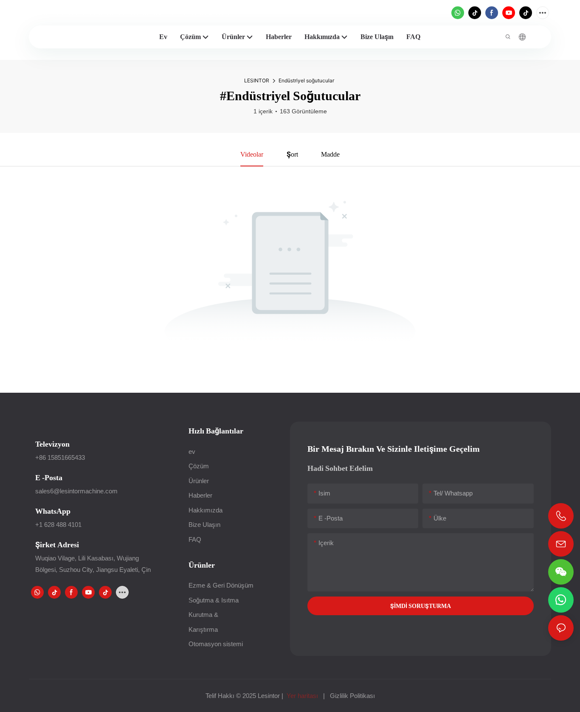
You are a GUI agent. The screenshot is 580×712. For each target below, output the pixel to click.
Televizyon (52, 443)
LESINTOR (256, 80)
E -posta (48, 477)
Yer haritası (302, 695)
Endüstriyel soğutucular (306, 80)
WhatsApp (52, 511)
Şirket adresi (57, 544)
